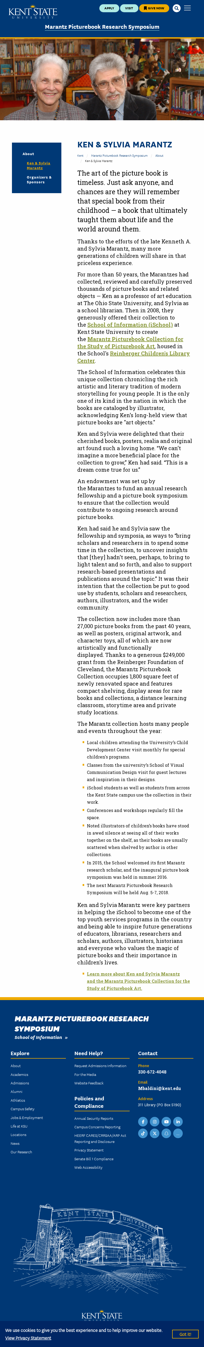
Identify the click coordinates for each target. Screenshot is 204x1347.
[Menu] (187, 8)
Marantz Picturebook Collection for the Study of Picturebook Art (130, 342)
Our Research (21, 1152)
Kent (80, 155)
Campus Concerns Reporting (97, 1127)
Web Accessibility (88, 1167)
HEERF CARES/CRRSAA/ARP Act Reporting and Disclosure (100, 1138)
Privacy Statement (89, 1150)
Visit (129, 8)
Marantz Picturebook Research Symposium (102, 26)
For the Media (85, 1074)
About (159, 155)
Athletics (18, 1100)
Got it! (185, 1334)
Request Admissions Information (100, 1065)
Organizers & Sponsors (39, 179)
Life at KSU (19, 1126)
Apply (109, 8)
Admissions (20, 1083)
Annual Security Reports (93, 1118)
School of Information (38, 1037)
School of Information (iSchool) (130, 324)
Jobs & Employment (27, 1117)
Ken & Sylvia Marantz (38, 165)
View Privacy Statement (28, 1337)
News (15, 1143)
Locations (18, 1134)
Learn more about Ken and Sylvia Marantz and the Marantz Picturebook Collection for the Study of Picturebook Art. (138, 981)
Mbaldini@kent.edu (159, 1088)
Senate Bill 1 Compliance (93, 1159)
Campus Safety (23, 1109)
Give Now (155, 8)
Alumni (16, 1091)
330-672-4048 (152, 1072)
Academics (19, 1074)
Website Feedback (89, 1083)
